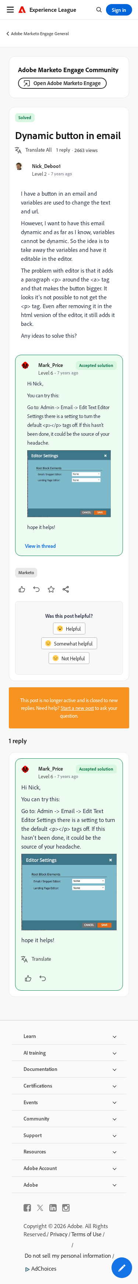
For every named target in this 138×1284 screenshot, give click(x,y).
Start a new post (77, 708)
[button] (38, 150)
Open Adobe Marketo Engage (67, 83)
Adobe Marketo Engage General (40, 33)
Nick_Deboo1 (46, 166)
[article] (69, 874)
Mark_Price (50, 365)
